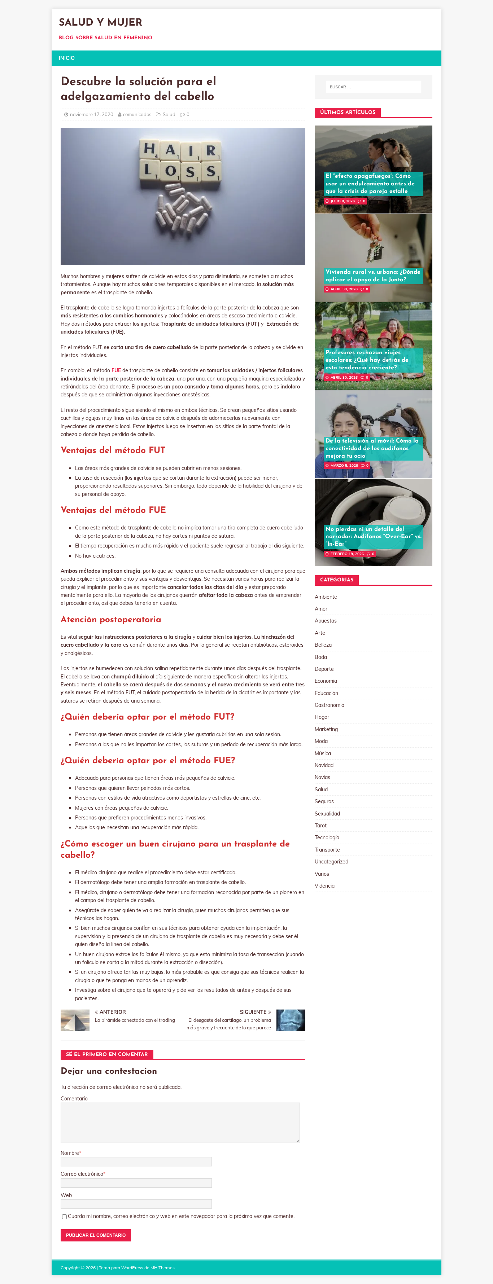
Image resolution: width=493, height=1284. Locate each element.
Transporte (327, 850)
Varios (322, 874)
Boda (321, 657)
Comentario (74, 1098)
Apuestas (326, 620)
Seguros (324, 801)
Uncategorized (331, 861)
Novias (322, 777)
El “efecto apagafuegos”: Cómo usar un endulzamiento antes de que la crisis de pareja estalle (370, 183)
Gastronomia (329, 705)
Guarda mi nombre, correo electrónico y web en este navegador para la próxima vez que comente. (181, 1216)
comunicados (137, 114)
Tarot (321, 825)
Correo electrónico (82, 1174)
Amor (321, 609)
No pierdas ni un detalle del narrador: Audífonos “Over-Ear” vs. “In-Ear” (374, 537)
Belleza (323, 645)
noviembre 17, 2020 (91, 114)
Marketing (326, 729)
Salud (169, 114)
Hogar (322, 717)
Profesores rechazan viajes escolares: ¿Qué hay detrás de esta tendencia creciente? (367, 360)
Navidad (324, 765)
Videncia (325, 886)
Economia (326, 681)
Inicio (67, 58)
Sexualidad (327, 813)
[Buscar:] (373, 87)
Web (66, 1195)
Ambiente (326, 597)
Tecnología (327, 837)
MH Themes (162, 1267)
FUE (116, 370)
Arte (320, 633)
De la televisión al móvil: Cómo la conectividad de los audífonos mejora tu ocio (372, 448)
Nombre (70, 1153)
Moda (321, 741)
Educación (326, 693)
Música (323, 753)
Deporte (324, 669)
